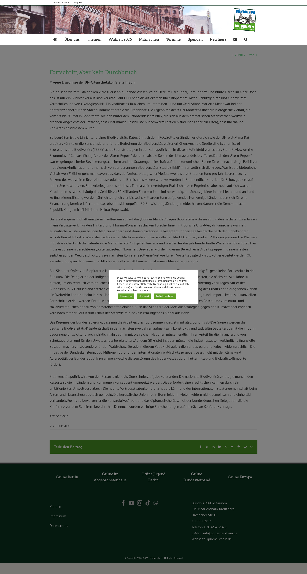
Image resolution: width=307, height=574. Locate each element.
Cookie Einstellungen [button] (165, 296)
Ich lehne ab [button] (144, 296)
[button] (246, 39)
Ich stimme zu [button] (126, 296)
